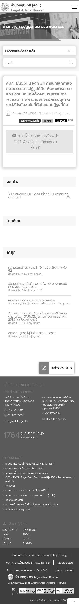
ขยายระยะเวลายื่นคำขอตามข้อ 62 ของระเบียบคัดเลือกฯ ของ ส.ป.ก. (37, 285)
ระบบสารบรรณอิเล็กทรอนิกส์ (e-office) (27, 491)
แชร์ (70, 120)
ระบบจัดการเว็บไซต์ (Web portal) (24, 469)
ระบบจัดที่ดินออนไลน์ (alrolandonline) (26, 473)
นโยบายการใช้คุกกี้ (64, 570)
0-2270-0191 (52, 413)
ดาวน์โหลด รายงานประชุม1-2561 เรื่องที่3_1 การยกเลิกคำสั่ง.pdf (36, 141)
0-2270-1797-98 (55, 419)
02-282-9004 (14, 410)
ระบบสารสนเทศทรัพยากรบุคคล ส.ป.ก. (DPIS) (30, 495)
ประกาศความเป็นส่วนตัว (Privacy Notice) (28, 563)
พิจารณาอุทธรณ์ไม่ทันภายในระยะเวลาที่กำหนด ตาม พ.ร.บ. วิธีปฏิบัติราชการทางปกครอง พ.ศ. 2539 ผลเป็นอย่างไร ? (37, 316)
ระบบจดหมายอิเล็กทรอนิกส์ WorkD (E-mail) (29, 464)
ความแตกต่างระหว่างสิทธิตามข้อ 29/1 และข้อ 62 (37, 269)
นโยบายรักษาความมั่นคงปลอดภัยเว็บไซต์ (26, 570)
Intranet (10, 486)
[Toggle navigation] (74, 7)
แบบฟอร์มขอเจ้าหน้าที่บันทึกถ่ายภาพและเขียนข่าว (31, 505)
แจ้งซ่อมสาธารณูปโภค (17, 509)
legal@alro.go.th (17, 421)
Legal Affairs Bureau (46, 577)
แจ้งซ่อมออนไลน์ (14, 500)
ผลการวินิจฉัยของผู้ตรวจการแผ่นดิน (31, 300)
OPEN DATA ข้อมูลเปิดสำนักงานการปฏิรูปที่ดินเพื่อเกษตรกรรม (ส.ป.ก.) (39, 479)
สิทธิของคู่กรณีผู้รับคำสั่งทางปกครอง (32, 333)
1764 (12, 435)
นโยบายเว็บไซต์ (65, 563)
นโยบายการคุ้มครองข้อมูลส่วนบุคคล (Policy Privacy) (39, 555)
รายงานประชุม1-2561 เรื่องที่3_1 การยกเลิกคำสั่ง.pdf (38, 196)
